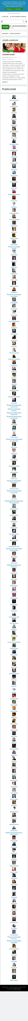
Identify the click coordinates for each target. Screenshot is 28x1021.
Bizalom (5, 51)
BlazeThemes (17, 989)
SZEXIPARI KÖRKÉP (8, 54)
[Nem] (26, 6)
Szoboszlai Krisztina (8, 57)
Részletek (4, 82)
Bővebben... (18, 9)
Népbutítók (11, 51)
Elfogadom (9, 9)
